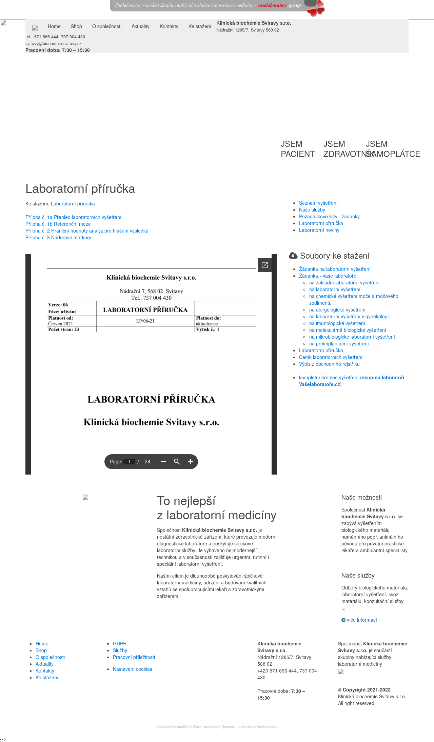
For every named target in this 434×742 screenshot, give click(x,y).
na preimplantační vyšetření (339, 343)
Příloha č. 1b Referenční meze (58, 223)
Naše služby (312, 209)
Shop (76, 26)
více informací (361, 619)
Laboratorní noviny (319, 229)
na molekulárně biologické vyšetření (347, 329)
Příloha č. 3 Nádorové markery (58, 237)
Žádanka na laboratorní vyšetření (335, 268)
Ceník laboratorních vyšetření (330, 357)
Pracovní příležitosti (134, 657)
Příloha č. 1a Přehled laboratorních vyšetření (73, 217)
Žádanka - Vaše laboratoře (327, 275)
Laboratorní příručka (73, 203)
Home (54, 26)
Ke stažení (200, 26)
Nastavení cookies (132, 668)
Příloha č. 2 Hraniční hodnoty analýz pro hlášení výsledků (87, 230)
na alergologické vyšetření (337, 309)
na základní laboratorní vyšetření (344, 282)
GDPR (119, 643)
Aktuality (141, 26)
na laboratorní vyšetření (334, 289)
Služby (120, 650)
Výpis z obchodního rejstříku (329, 363)
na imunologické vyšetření (337, 323)
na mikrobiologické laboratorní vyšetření (352, 336)
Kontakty (169, 26)
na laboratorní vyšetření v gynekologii (349, 316)
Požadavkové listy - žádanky (329, 216)
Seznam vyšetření (318, 202)
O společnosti (106, 26)
